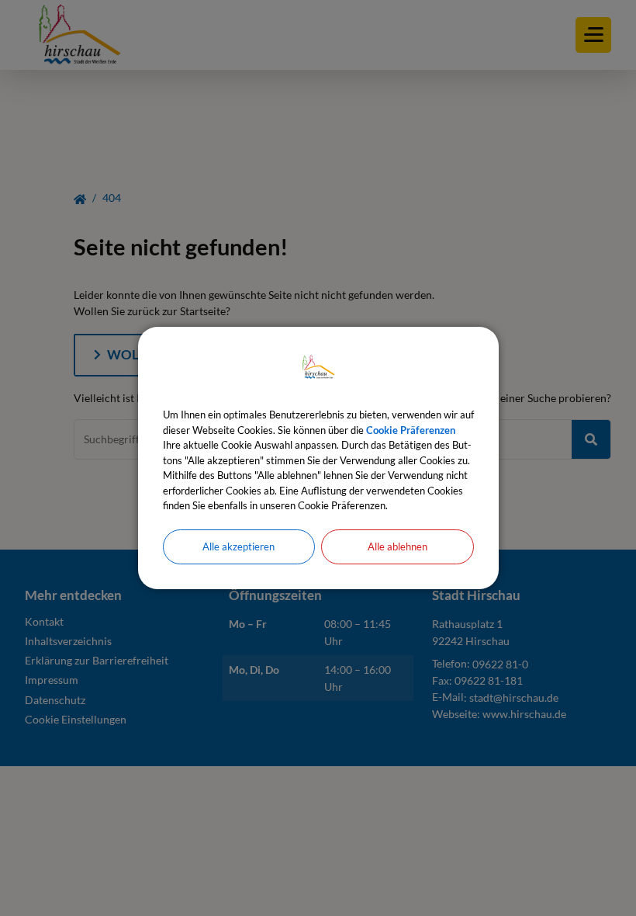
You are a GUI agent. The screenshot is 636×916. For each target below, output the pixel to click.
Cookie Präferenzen (410, 430)
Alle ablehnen (397, 546)
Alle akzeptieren (238, 546)
